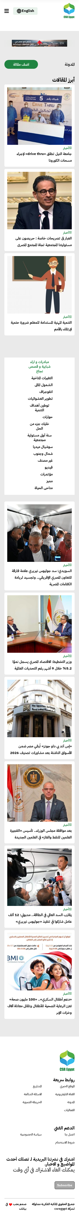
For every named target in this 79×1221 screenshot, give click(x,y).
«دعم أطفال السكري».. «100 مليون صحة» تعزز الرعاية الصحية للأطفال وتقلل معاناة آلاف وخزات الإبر (39, 1006)
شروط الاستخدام (65, 1142)
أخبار (66, 148)
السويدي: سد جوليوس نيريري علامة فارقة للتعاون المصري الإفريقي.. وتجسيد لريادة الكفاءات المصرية (42, 577)
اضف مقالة (21, 64)
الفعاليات (69, 1110)
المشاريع (37, 1086)
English (28, 10)
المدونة (71, 1102)
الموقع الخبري (67, 1086)
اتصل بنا (70, 1134)
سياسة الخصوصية (31, 1134)
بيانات (22, 1208)
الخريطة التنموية (32, 1102)
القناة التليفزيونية (65, 1094)
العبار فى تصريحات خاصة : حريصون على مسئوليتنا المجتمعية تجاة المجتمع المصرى (43, 242)
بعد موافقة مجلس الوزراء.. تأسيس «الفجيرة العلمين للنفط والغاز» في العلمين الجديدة (41, 834)
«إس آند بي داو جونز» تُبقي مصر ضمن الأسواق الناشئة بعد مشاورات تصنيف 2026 (41, 750)
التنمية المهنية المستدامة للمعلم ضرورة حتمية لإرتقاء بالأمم (41, 326)
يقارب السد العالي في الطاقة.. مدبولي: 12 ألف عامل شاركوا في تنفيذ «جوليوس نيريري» (40, 918)
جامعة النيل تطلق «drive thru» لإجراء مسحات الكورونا (44, 157)
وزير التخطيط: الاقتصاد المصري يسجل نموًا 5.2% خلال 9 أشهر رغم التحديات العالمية (42, 665)
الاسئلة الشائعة (33, 1094)
